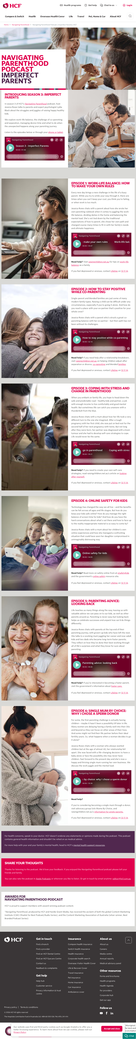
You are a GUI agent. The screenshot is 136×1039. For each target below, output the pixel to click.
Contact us (41, 963)
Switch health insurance (79, 949)
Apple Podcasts (43, 879)
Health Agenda (106, 986)
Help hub (40, 981)
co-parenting (99, 364)
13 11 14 (124, 271)
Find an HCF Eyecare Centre (48, 959)
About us (104, 944)
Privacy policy (10, 1007)
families (122, 364)
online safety (99, 576)
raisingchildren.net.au (98, 262)
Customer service (44, 986)
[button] (129, 1036)
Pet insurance (74, 978)
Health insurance (76, 954)
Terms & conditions (29, 1007)
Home (6, 25)
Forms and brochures (109, 976)
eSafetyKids (123, 573)
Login (129, 5)
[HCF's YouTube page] (101, 1013)
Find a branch (42, 944)
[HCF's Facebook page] (106, 1013)
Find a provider (43, 949)
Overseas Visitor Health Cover (82, 963)
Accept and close (112, 1029)
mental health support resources (89, 845)
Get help (92, 5)
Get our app (105, 1000)
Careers (103, 949)
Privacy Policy (20, 1032)
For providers (106, 990)
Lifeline (114, 271)
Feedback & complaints (46, 968)
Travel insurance (75, 973)
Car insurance (74, 987)
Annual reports (107, 959)
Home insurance (75, 982)
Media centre (106, 954)
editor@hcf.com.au (122, 879)
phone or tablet (55, 132)
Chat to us (109, 5)
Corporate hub (106, 995)
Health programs (72, 5)
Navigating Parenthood (20, 25)
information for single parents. (108, 812)
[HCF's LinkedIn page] (111, 1013)
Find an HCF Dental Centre (48, 954)
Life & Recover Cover (77, 968)
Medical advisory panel (110, 963)
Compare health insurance (80, 944)
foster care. (116, 686)
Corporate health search (79, 959)
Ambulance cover (76, 992)
